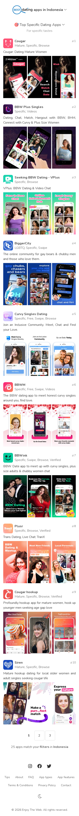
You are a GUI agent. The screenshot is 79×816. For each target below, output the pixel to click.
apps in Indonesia (49, 9)
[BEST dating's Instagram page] (30, 767)
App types (45, 777)
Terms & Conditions (20, 785)
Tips (7, 777)
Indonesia (60, 747)
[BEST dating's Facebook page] (40, 767)
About (19, 777)
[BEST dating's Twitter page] (49, 767)
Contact (66, 785)
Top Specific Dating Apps (38, 24)
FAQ (31, 777)
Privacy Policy (47, 785)
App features (66, 777)
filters (44, 747)
